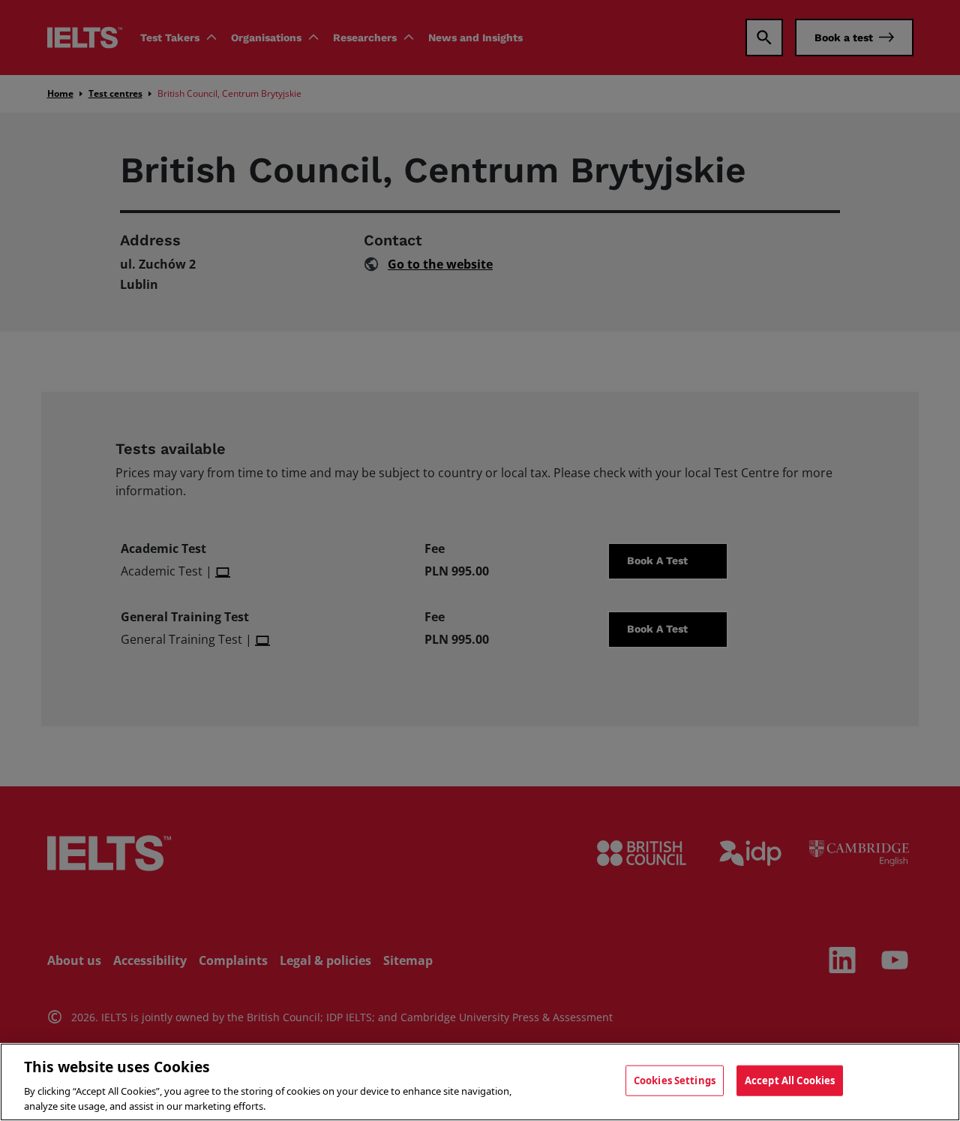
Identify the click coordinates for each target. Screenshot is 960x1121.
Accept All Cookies (790, 1080)
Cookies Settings (675, 1080)
